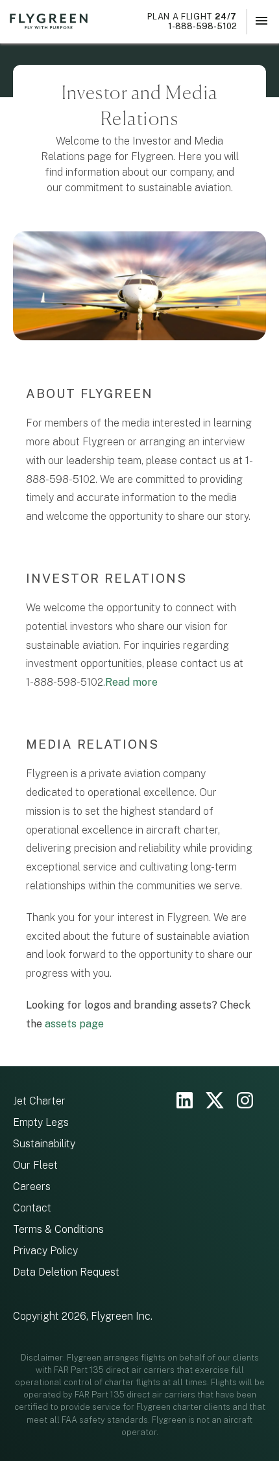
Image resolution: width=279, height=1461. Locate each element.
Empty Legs (41, 1122)
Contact (32, 1208)
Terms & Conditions (58, 1229)
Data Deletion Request (66, 1272)
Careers (32, 1186)
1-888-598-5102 (192, 21)
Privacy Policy (45, 1251)
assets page (74, 1024)
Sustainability (44, 1144)
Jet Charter (39, 1101)
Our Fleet (35, 1165)
